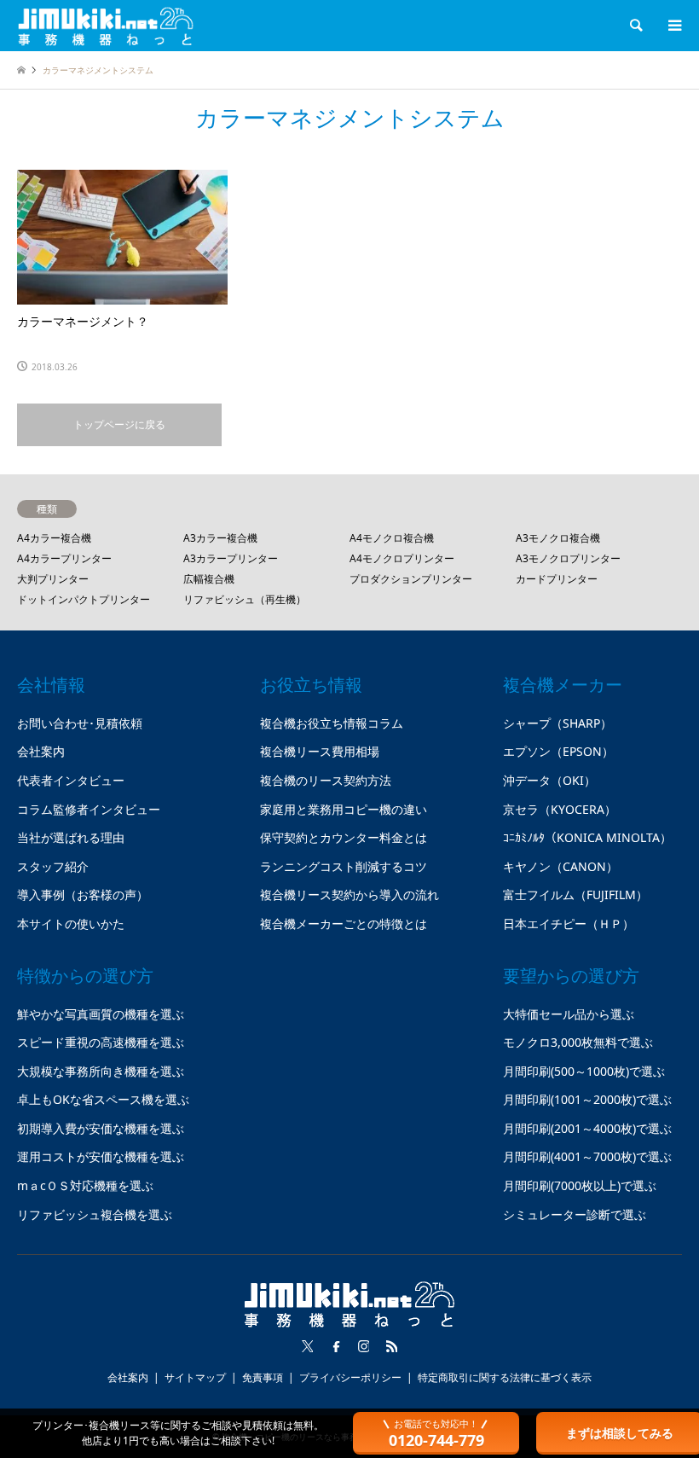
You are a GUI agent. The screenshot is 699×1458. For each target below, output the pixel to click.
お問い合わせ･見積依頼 (79, 723)
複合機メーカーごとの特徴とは (343, 923)
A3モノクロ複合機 (558, 538)
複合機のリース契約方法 (325, 780)
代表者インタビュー (70, 780)
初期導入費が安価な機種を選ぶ (100, 1128)
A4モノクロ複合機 (392, 538)
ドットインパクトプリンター (83, 599)
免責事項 (262, 1377)
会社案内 (41, 751)
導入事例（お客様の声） (82, 894)
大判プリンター (53, 579)
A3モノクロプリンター (568, 558)
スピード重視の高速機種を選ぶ (100, 1042)
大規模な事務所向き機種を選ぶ (100, 1071)
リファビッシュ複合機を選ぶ (94, 1214)
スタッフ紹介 (53, 866)
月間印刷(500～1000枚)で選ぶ (584, 1071)
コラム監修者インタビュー (88, 809)
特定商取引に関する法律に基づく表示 (505, 1377)
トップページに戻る (119, 424)
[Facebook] (336, 1346)
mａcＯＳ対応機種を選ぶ (85, 1185)
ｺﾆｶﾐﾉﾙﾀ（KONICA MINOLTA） (587, 837)
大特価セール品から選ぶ (568, 1014)
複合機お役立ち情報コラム (331, 723)
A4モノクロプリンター (402, 558)
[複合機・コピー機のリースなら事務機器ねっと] (105, 25)
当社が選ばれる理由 (70, 837)
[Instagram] (364, 1346)
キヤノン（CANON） (560, 866)
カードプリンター (557, 579)
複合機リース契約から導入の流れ (349, 894)
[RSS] (392, 1346)
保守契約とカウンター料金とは (343, 837)
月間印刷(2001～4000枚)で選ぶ (587, 1128)
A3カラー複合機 (220, 538)
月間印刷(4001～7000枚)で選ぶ (587, 1156)
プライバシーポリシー (350, 1377)
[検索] (635, 25)
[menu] (673, 25)
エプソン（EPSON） (558, 751)
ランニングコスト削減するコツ (343, 866)
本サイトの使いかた (70, 923)
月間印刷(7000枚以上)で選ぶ (579, 1185)
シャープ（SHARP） (557, 723)
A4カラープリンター (64, 558)
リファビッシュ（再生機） (244, 599)
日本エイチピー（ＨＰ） (568, 923)
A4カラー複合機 (54, 538)
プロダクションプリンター (411, 579)
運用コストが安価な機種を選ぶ (100, 1156)
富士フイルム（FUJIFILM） (575, 894)
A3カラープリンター (230, 558)
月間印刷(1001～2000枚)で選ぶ (587, 1099)
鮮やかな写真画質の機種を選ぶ (100, 1014)
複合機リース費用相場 (319, 751)
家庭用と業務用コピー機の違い (343, 809)
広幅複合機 (208, 579)
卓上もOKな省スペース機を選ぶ (103, 1099)
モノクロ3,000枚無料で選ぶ (578, 1042)
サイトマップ (195, 1377)
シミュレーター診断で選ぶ (574, 1214)
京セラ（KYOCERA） (559, 809)
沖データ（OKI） (549, 780)
